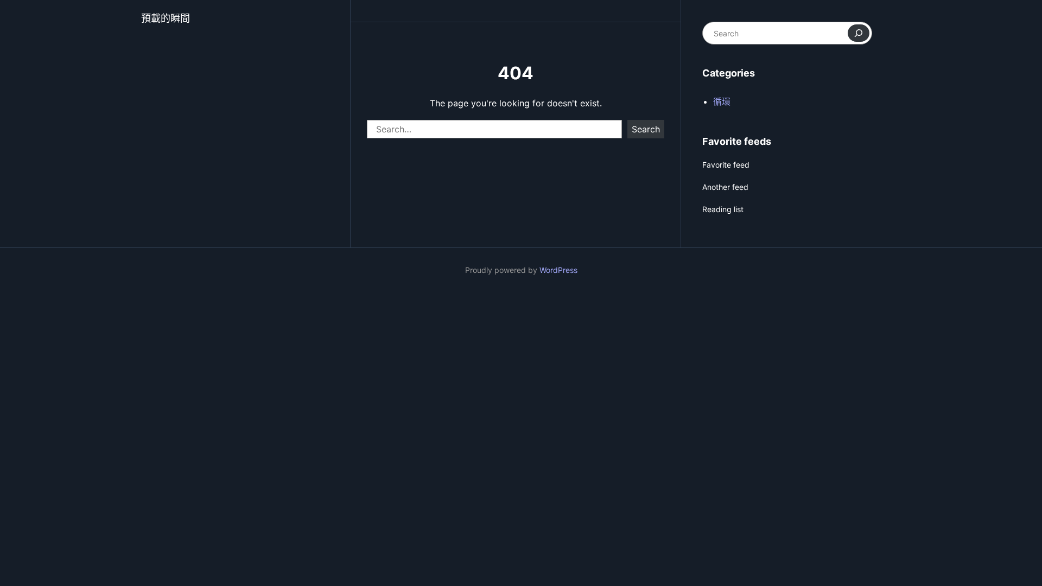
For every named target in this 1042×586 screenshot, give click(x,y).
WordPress (558, 270)
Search (646, 129)
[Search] (858, 33)
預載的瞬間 (165, 18)
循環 (721, 101)
